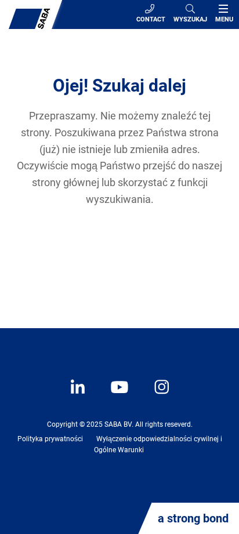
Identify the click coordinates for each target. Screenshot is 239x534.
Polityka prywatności (50, 439)
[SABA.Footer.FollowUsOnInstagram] (154, 395)
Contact (150, 19)
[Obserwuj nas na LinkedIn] (78, 395)
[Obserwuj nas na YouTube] (113, 395)
